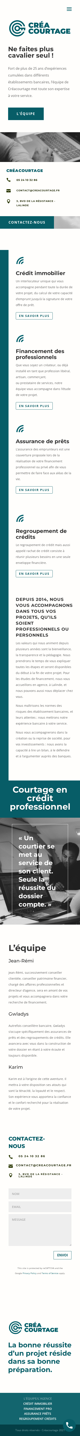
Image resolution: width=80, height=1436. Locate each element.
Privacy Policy (29, 1273)
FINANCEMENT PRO (38, 1409)
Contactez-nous (27, 222)
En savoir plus (34, 316)
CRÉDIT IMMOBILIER (37, 1404)
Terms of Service (50, 1273)
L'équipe (26, 113)
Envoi (62, 1255)
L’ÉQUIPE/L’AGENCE (38, 1398)
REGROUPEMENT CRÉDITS (37, 1419)
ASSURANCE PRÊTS (37, 1414)
